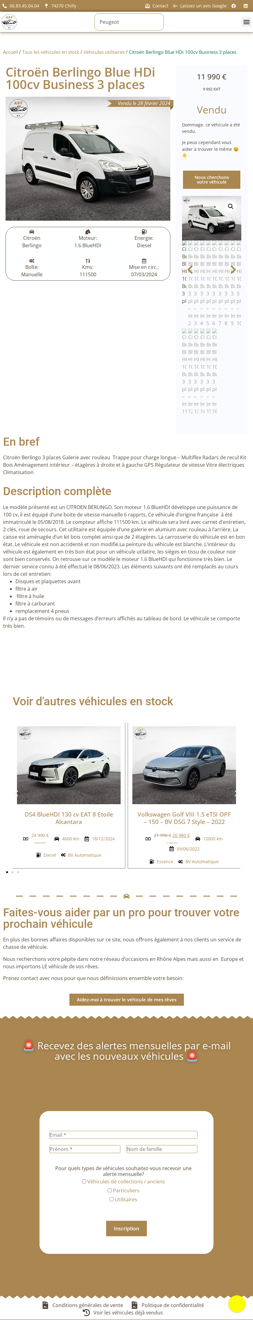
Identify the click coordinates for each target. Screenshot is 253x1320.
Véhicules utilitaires (104, 52)
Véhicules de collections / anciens (125, 1181)
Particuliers (125, 1190)
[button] (246, 22)
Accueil (10, 52)
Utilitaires (125, 1199)
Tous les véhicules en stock (50, 52)
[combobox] (129, 22)
